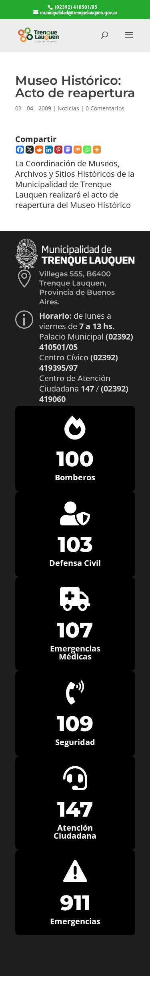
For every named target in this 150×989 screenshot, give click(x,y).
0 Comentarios (105, 108)
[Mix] (78, 150)
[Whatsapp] (87, 150)
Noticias (68, 108)
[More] (97, 150)
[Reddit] (39, 150)
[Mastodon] (68, 150)
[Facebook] (20, 150)
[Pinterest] (58, 150)
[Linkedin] (49, 150)
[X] (30, 150)
